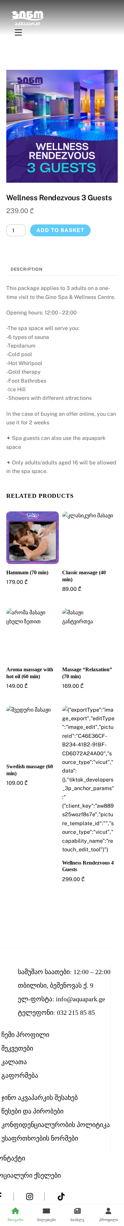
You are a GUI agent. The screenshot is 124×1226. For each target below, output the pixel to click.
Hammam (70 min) (27, 572)
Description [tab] (27, 269)
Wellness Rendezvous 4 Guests (88, 866)
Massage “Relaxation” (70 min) (87, 673)
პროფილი (108, 1220)
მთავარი (15, 1220)
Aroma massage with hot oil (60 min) (29, 673)
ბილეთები (46, 1220)
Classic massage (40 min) (84, 576)
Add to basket (60, 230)
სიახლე (77, 1220)
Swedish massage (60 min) (29, 770)
